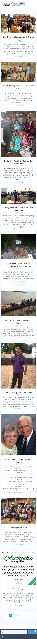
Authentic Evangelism (18, 589)
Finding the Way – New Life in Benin (18, 393)
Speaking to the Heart (18, 528)
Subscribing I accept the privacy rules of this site (17, 636)
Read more (18, 56)
